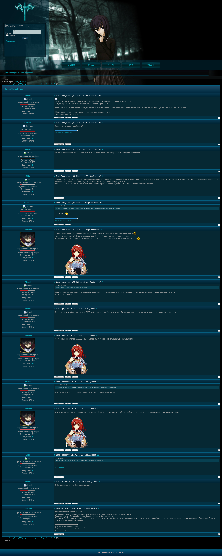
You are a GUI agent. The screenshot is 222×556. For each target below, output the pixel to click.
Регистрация (10, 41)
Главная (4, 84)
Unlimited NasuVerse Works (63, 132)
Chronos (28, 123)
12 (98, 455)
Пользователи (27, 73)
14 (98, 508)
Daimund (28, 508)
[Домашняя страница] (68, 117)
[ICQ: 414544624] (75, 117)
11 (98, 409)
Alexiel (28, 96)
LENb (21, 82)
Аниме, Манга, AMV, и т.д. (18, 84)
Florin (16, 82)
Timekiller (28, 230)
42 (33, 258)
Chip (28, 176)
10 (98, 382)
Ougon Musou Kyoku (48, 84)
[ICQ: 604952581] (68, 144)
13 (99, 482)
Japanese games (34, 84)
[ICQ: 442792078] (75, 277)
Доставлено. (60, 467)
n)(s (26, 82)
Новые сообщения (11, 73)
